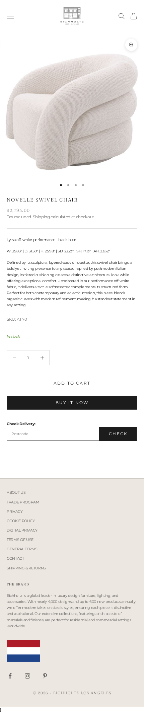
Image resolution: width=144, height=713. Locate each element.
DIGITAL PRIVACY (22, 530)
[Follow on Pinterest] (45, 675)
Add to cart (72, 383)
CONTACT (15, 558)
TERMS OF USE (20, 539)
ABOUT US (16, 492)
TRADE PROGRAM (23, 502)
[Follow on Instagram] (27, 675)
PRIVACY (15, 511)
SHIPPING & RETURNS (26, 568)
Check (118, 433)
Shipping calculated (51, 216)
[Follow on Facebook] (10, 675)
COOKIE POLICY (21, 521)
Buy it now (72, 402)
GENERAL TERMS (22, 549)
